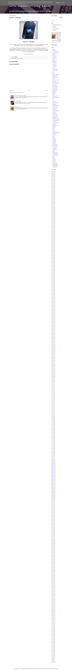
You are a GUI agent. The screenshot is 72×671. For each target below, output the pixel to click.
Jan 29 (52, 623)
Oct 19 (52, 270)
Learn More (58, 2)
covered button (55, 69)
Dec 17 (52, 191)
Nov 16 (52, 233)
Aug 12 (52, 361)
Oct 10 (52, 282)
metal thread (54, 108)
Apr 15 (52, 520)
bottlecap (54, 61)
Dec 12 (52, 198)
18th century (54, 53)
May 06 (52, 492)
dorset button (54, 77)
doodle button (54, 76)
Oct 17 (52, 273)
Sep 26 (52, 301)
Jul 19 (52, 393)
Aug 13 (52, 360)
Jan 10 (52, 649)
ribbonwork (54, 133)
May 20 (52, 473)
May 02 (52, 497)
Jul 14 (52, 400)
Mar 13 (52, 564)
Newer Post (12, 90)
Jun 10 (52, 445)
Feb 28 (52, 583)
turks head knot (55, 153)
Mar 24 (52, 550)
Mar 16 (52, 560)
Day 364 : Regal (18, 101)
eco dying (54, 81)
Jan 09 (52, 650)
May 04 (52, 495)
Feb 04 (52, 615)
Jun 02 (52, 456)
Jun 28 (52, 421)
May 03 (52, 496)
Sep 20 (52, 309)
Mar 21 (52, 554)
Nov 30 (52, 214)
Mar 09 (52, 570)
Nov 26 (52, 219)
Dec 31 (52, 172)
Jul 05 (52, 412)
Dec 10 (52, 200)
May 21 (52, 472)
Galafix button (54, 89)
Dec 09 (52, 202)
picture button (54, 125)
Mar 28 (52, 544)
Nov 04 (52, 249)
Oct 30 (52, 255)
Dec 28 (52, 176)
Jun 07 (52, 449)
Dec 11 (52, 199)
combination (54, 65)
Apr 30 (52, 500)
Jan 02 (52, 659)
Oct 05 (52, 289)
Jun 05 (52, 452)
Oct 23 (52, 265)
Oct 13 (52, 278)
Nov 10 (52, 241)
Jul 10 (52, 405)
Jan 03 (52, 658)
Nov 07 (52, 245)
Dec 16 (52, 192)
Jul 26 (52, 384)
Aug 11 (52, 362)
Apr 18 (52, 516)
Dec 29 (52, 175)
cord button (54, 66)
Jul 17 (52, 396)
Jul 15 (52, 398)
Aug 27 (52, 341)
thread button (54, 149)
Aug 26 (52, 342)
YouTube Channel (55, 28)
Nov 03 (52, 250)
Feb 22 (52, 591)
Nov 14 (52, 235)
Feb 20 (52, 594)
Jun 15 (52, 439)
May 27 (52, 464)
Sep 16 (52, 314)
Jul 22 (52, 389)
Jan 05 (52, 655)
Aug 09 (52, 365)
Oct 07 (52, 286)
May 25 (52, 467)
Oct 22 (52, 266)
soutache (54, 141)
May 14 (52, 481)
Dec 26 (52, 179)
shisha (53, 137)
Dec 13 (52, 196)
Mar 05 (52, 575)
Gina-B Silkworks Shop (56, 24)
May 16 (52, 479)
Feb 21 (52, 592)
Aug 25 (52, 344)
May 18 (52, 476)
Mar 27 (52, 546)
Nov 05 (52, 247)
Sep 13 (52, 318)
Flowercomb (54, 88)
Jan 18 (52, 638)
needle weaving (55, 116)
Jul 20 (52, 392)
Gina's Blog (54, 26)
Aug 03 (52, 373)
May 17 (52, 477)
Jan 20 (52, 635)
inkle (53, 98)
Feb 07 (52, 611)
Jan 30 (52, 622)
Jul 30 (52, 378)
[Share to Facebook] (15, 57)
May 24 (52, 468)
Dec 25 (52, 180)
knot (19, 58)
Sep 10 (52, 322)
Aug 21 (52, 349)
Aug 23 (52, 346)
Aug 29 (52, 338)
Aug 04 (52, 372)
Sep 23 (52, 305)
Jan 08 (52, 651)
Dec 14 (52, 195)
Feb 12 (52, 604)
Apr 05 (52, 534)
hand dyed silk (55, 96)
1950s (53, 54)
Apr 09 (52, 528)
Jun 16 (52, 437)
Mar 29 (52, 543)
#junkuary (54, 50)
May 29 (52, 461)
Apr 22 (52, 511)
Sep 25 (52, 302)
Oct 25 (52, 262)
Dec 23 (52, 183)
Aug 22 (52, 348)
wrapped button (55, 164)
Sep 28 (52, 298)
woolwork (54, 161)
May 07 (52, 491)
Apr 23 (52, 509)
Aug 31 (52, 336)
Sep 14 (52, 317)
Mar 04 (52, 576)
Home (29, 90)
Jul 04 (52, 413)
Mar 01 (52, 580)
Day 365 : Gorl (17, 106)
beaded (53, 58)
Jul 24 (52, 386)
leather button (54, 102)
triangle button (55, 152)
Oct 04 (52, 290)
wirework (54, 160)
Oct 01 (52, 294)
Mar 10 (52, 568)
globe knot (54, 92)
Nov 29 (52, 215)
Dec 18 (52, 190)
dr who (53, 78)
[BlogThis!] (13, 57)
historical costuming (56, 97)
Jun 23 (52, 428)
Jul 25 (52, 385)
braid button (54, 62)
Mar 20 (52, 555)
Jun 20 (52, 432)
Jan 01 (52, 661)
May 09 (52, 488)
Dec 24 (52, 182)
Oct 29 (52, 257)
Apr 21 (52, 512)
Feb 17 (52, 598)
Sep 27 (52, 299)
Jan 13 (52, 645)
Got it (63, 2)
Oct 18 (52, 271)
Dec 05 (52, 207)
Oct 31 (52, 254)
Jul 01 (52, 417)
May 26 (52, 465)
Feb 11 (52, 606)
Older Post (46, 90)
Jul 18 (52, 394)
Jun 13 (52, 441)
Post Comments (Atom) (18, 92)
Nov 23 (52, 223)
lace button (54, 101)
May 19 (52, 475)
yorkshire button (55, 165)
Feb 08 (52, 610)
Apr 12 (52, 524)
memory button (55, 106)
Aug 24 (52, 345)
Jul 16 (52, 397)
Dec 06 (52, 206)
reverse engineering (56, 132)
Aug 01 (52, 376)
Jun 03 (52, 455)
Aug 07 (52, 368)
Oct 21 (52, 267)
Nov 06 (52, 246)
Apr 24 (52, 508)
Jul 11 (52, 404)
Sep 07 (52, 326)
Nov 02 (52, 251)
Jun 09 (52, 447)
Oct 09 (52, 283)
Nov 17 (52, 231)
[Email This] (12, 57)
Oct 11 (52, 281)
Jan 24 (52, 630)
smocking (54, 140)
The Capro (54, 148)
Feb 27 (52, 584)
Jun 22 (52, 429)
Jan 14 (52, 643)
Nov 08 (52, 243)
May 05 (52, 493)
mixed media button (56, 110)
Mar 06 (52, 574)
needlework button (55, 118)
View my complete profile (55, 41)
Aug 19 (52, 352)
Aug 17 (52, 354)
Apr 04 (52, 535)
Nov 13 (52, 237)
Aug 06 (52, 369)
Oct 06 (52, 287)
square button (54, 144)
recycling (54, 130)
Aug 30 (52, 337)
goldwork (54, 93)
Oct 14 (52, 277)
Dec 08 (52, 203)
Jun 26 (52, 424)
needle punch (54, 114)
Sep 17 (52, 313)
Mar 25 (52, 548)
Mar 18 (52, 558)
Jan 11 (52, 647)
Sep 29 (52, 297)
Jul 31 (52, 377)
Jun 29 (52, 420)
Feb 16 (52, 599)
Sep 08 (52, 325)
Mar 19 (52, 556)
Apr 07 (52, 531)
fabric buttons (54, 84)
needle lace (54, 113)
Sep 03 (52, 332)
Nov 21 (52, 226)
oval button (54, 121)
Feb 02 (52, 618)
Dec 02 (52, 211)
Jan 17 (52, 639)
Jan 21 (52, 634)
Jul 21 (52, 390)
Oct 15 (52, 275)
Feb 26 (52, 586)
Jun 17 (52, 436)
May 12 (52, 484)
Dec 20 (52, 187)
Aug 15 (52, 357)
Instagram (54, 30)
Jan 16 (52, 641)
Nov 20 (52, 227)
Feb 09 (52, 608)
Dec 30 (52, 174)
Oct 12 (52, 279)
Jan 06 (52, 654)
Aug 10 (52, 364)
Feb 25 (52, 587)
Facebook (54, 27)
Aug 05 (52, 370)
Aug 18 (52, 353)
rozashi (53, 136)
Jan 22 (52, 633)
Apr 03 (52, 536)
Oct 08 (52, 285)
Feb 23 (52, 590)
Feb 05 (52, 614)
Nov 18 (52, 230)
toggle (22, 58)
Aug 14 (52, 358)
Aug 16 (52, 356)
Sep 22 (52, 306)
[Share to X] (14, 57)
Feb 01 (52, 619)
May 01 (52, 499)
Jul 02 (52, 416)
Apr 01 (52, 539)
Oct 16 (52, 274)
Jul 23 (52, 388)
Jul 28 (52, 381)
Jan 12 (52, 646)
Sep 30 (52, 295)
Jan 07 (52, 171)
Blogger (56, 668)
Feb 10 (52, 607)
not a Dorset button (55, 120)
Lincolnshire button (55, 105)
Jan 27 (52, 626)
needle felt (54, 112)
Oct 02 (52, 293)
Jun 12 (52, 443)
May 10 (52, 487)
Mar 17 (52, 559)
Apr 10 (52, 527)
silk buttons (54, 138)
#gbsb (53, 49)
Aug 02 (52, 374)
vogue (53, 157)
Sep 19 (52, 310)
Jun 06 (52, 451)
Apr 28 (52, 503)
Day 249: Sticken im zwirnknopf (20, 95)
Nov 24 (52, 222)
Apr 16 (52, 519)
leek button (54, 104)
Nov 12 (52, 238)
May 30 (52, 460)
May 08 (52, 489)
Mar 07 (52, 572)
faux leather (54, 85)
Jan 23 (52, 631)
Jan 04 (52, 657)
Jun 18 (52, 435)
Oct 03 (52, 291)
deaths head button (55, 74)
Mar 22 (52, 552)
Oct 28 (52, 258)
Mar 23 (52, 551)
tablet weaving (55, 145)
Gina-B (59, 34)
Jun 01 (52, 457)
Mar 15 (52, 562)
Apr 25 (52, 507)
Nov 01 (52, 253)
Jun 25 (52, 425)
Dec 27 (52, 178)
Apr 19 (52, 515)
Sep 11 (52, 321)
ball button (54, 57)
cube (53, 72)
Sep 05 (52, 329)
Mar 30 (52, 542)
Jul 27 (52, 382)
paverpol (54, 124)
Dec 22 (52, 184)
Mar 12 (52, 566)
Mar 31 (52, 540)
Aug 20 (52, 350)
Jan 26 (52, 627)
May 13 (52, 483)
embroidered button (15, 58)
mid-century (54, 109)
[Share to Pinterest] (16, 57)
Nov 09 (52, 242)
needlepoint (54, 117)
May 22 (52, 471)
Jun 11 (52, 444)
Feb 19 (52, 595)
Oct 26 (52, 261)
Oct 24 (52, 263)
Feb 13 (52, 603)
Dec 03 (52, 210)
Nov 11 (52, 239)
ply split (53, 128)
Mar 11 (52, 567)
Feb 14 (52, 602)
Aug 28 (52, 340)
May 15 (52, 480)
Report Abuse (54, 44)
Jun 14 (52, 440)
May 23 (52, 469)
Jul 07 (52, 409)
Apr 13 (52, 523)
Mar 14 (52, 563)
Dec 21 (52, 186)
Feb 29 (52, 582)
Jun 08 (52, 448)
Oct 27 (52, 259)
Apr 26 (52, 505)
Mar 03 (52, 578)
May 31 (52, 459)
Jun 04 (52, 453)
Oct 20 (52, 269)
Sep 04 (52, 330)
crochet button (55, 70)
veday (53, 156)
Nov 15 (52, 234)
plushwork (54, 126)
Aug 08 (52, 366)
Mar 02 (52, 579)
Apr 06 (52, 532)
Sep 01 (52, 334)
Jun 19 (52, 433)
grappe (53, 94)
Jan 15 (52, 642)
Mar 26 (52, 547)
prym (53, 129)
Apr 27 (52, 504)
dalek (53, 73)
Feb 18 (52, 596)
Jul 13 (52, 401)
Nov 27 (52, 218)
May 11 (52, 485)
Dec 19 (52, 188)
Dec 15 (52, 194)
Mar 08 (52, 571)
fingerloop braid (55, 86)
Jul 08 (52, 408)
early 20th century (55, 80)
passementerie (55, 122)
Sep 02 (52, 333)
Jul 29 (52, 380)
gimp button (54, 90)
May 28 (52, 463)
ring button (54, 134)
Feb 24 (52, 588)
